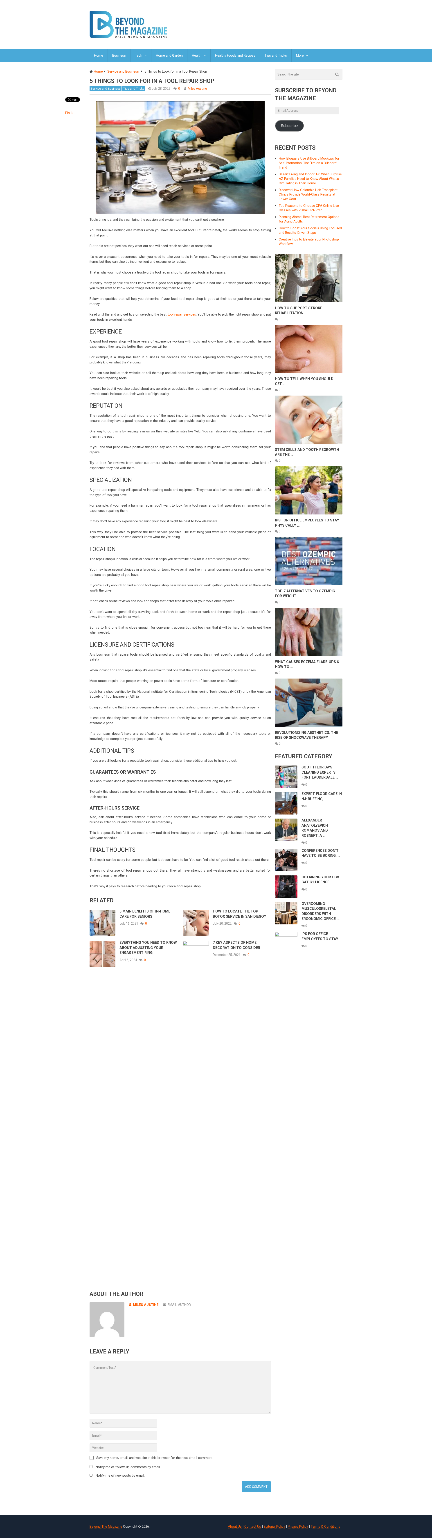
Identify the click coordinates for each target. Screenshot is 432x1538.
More (300, 55)
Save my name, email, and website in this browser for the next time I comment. (154, 1458)
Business (119, 55)
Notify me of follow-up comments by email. (128, 1467)
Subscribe (289, 126)
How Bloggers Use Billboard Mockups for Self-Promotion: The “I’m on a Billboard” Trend (309, 162)
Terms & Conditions (325, 1527)
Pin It (69, 113)
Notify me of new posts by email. (120, 1475)
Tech (138, 55)
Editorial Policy (274, 1527)
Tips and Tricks (276, 55)
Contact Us (252, 1527)
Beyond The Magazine (106, 1527)
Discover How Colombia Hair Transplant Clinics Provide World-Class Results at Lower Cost (308, 194)
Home (98, 55)
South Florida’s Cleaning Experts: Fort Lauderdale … (320, 772)
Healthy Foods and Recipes (235, 55)
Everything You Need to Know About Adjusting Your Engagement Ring (148, 947)
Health (196, 55)
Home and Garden (169, 55)
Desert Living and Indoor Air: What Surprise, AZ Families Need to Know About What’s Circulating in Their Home (310, 178)
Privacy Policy (298, 1527)
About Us (235, 1527)
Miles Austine (197, 88)
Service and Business (105, 88)
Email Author (179, 1305)
